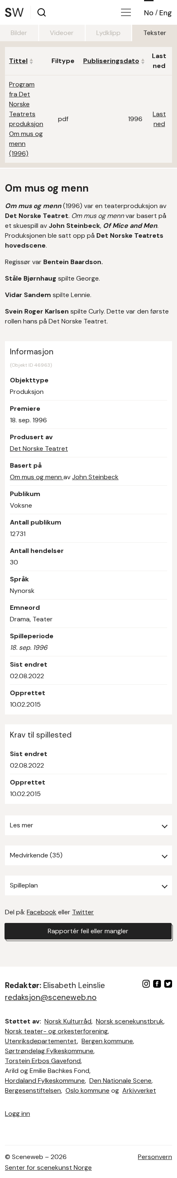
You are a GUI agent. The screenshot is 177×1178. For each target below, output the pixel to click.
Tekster (154, 32)
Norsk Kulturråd (67, 1021)
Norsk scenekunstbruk (129, 1021)
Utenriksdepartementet (41, 1041)
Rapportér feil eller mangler (88, 931)
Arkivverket (139, 1090)
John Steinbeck (95, 477)
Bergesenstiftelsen (33, 1090)
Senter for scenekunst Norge (48, 1167)
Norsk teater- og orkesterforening (56, 1031)
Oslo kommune (87, 1090)
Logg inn (17, 1113)
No (149, 13)
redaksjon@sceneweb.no (51, 997)
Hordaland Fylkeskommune (45, 1080)
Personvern (155, 1156)
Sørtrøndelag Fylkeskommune (49, 1051)
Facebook (41, 912)
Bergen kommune (107, 1041)
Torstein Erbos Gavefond (43, 1060)
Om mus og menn (36, 477)
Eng (165, 13)
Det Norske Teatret (39, 448)
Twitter (83, 912)
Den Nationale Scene (120, 1080)
